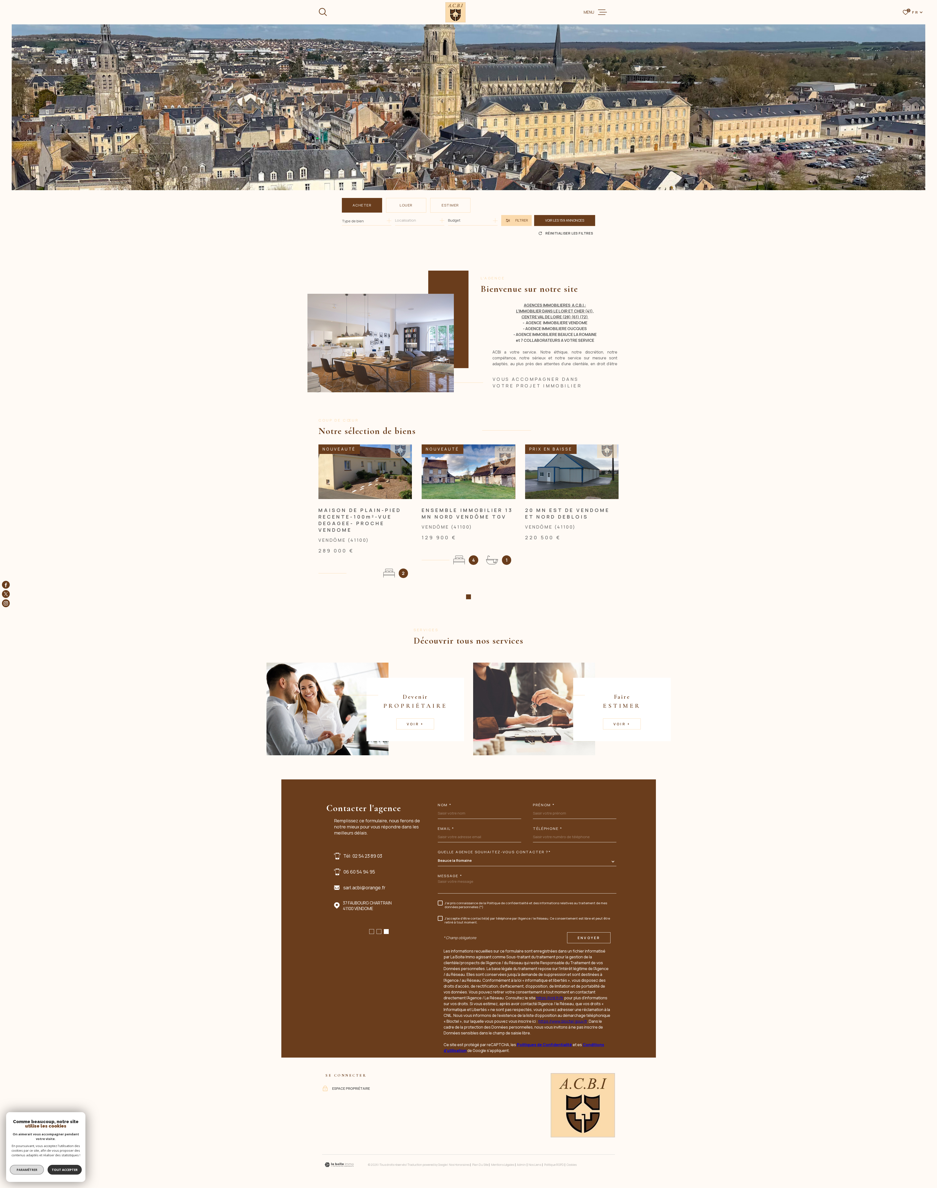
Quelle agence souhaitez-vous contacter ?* (494, 852)
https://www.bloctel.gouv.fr (563, 1021)
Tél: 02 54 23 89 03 (362, 856)
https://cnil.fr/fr (549, 998)
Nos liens (535, 1165)
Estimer (450, 205)
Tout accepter (65, 1170)
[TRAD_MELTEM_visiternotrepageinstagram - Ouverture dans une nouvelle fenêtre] (6, 603)
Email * (446, 828)
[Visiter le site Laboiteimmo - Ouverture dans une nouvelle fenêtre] (339, 1164)
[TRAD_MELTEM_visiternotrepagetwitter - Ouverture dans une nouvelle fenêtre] (6, 594)
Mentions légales (502, 1165)
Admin (521, 1165)
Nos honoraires (459, 1165)
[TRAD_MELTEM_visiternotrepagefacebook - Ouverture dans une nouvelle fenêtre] (6, 585)
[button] (468, 596)
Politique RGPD (554, 1165)
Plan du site (480, 1165)
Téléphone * (547, 828)
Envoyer (589, 937)
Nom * (445, 805)
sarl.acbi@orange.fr (364, 887)
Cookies (572, 1164)
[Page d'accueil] (455, 12)
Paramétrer (27, 1170)
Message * (450, 876)
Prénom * (544, 805)
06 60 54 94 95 (359, 872)
